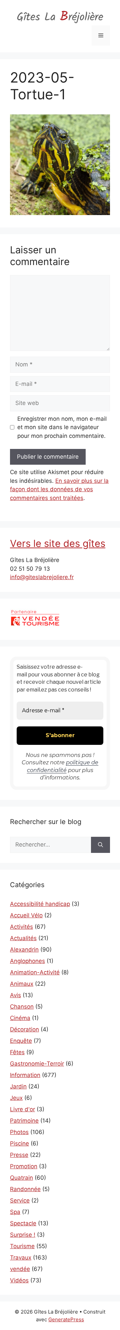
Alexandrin (24, 949)
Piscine (19, 1143)
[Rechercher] (100, 845)
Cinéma (20, 1018)
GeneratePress (66, 1319)
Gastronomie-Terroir (37, 1063)
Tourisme (22, 1246)
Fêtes (17, 1052)
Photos (19, 1132)
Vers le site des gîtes (57, 543)
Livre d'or (22, 1109)
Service (20, 1200)
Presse (19, 1155)
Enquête (21, 1040)
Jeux (16, 1097)
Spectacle (23, 1223)
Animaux (21, 983)
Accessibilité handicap (40, 904)
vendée (20, 1269)
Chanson (22, 1006)
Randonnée (25, 1189)
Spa (15, 1212)
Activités (21, 926)
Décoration (24, 1029)
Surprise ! (22, 1234)
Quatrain (21, 1177)
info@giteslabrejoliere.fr (42, 577)
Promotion (23, 1166)
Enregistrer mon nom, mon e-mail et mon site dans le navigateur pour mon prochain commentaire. (62, 427)
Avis (15, 995)
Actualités (23, 938)
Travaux (20, 1257)
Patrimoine (24, 1120)
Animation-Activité (35, 972)
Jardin (18, 1086)
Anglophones (27, 961)
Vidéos (19, 1280)
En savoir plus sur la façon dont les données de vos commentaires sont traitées (59, 489)
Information (25, 1075)
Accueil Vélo (26, 915)
